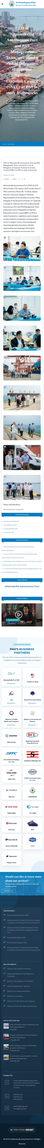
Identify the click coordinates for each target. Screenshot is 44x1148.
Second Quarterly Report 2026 (11, 521)
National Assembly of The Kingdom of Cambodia (20, 975)
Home (4, 144)
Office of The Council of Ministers (19, 969)
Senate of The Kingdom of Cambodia (20, 981)
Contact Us (8, 891)
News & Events (11, 144)
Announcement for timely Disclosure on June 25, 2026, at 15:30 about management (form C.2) (22, 930)
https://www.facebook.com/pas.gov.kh (13, 509)
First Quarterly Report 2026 (10, 528)
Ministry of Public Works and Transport (21, 1001)
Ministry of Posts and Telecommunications (22, 1006)
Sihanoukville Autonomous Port (22, 586)
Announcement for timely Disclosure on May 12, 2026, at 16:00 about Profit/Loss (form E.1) (23, 949)
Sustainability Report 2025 (10, 525)
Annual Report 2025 (8, 532)
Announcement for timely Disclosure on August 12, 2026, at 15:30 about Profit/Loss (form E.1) (23, 921)
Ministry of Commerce (15, 996)
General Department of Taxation (18, 986)
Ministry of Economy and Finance (18, 991)
